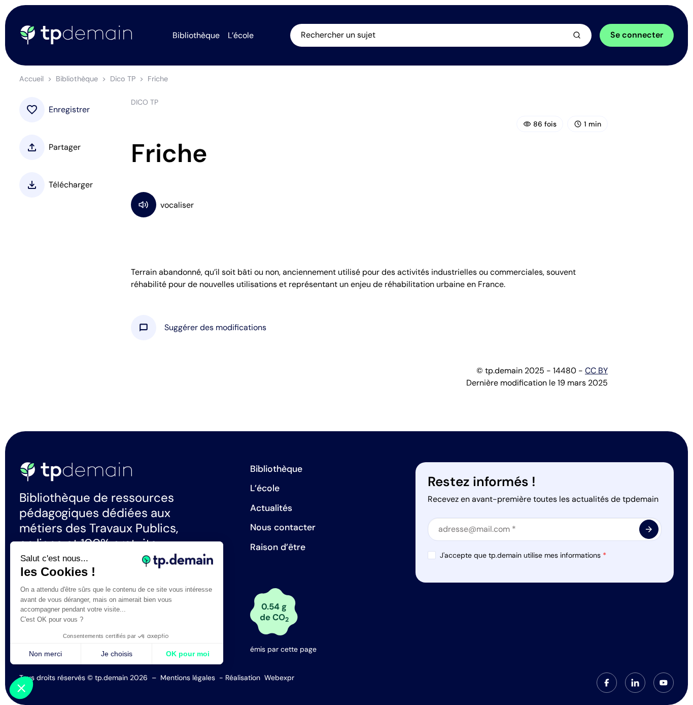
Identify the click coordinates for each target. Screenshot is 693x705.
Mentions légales (187, 677)
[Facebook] (607, 682)
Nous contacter (283, 527)
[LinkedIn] (635, 682)
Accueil (31, 78)
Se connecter (636, 34)
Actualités (271, 508)
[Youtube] (663, 682)
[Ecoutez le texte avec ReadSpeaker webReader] (369, 204)
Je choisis (116, 654)
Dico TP (122, 78)
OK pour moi (188, 654)
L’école (265, 488)
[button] (215, 328)
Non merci (45, 654)
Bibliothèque (77, 78)
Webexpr (279, 677)
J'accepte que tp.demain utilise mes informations (523, 555)
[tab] (607, 682)
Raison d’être (277, 547)
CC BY (596, 370)
